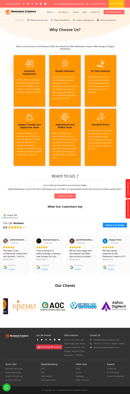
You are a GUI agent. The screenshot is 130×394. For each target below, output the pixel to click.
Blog (85, 12)
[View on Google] (5, 241)
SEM (43, 372)
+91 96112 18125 (98, 4)
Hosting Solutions (107, 20)
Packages (80, 376)
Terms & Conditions (115, 376)
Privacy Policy (113, 372)
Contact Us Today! (65, 196)
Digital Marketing (61, 20)
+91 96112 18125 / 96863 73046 (108, 343)
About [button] (50, 12)
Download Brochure (50, 347)
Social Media (46, 376)
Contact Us (95, 12)
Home (20, 20)
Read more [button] (8, 259)
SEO (42, 368)
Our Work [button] (62, 12)
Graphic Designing (14, 376)
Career (76, 12)
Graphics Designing (84, 20)
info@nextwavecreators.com (71, 4)
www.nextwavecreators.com (106, 347)
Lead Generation (48, 380)
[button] (7, 387)
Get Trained (117, 4)
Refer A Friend (82, 380)
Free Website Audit (114, 12)
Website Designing (38, 20)
